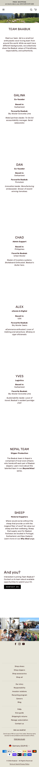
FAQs (19, 709)
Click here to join (19, 739)
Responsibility (19, 688)
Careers (19, 699)
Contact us (12, 587)
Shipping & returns (19, 716)
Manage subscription (19, 720)
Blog (19, 702)
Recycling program (19, 695)
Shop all (19, 677)
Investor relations (19, 691)
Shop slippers (19, 670)
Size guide (19, 713)
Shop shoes (19, 666)
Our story (19, 684)
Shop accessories (19, 674)
